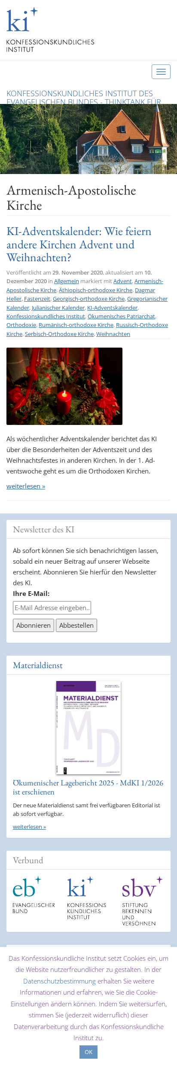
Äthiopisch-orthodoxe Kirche (95, 290)
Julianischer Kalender (58, 308)
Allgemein (66, 281)
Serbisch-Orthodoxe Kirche (59, 334)
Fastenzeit (37, 298)
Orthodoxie (21, 325)
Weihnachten (113, 334)
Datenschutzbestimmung (59, 981)
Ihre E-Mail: (31, 593)
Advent (122, 281)
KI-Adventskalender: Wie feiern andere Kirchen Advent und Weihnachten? (79, 244)
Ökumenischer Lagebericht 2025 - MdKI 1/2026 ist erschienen (88, 787)
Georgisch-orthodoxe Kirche (89, 298)
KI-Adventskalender (112, 308)
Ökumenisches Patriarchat (121, 316)
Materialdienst (38, 665)
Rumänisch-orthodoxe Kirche (76, 325)
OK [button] (88, 1052)
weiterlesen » (25, 486)
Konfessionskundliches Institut (45, 316)
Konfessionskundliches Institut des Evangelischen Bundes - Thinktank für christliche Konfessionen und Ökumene (87, 96)
